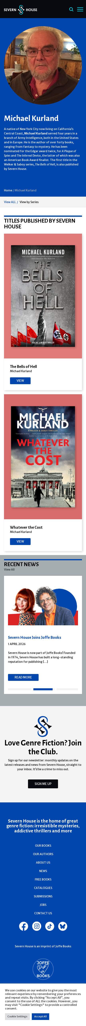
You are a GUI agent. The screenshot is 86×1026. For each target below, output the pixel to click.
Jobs (43, 905)
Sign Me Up (43, 784)
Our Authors (43, 854)
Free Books (43, 879)
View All (9, 569)
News (43, 871)
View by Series (29, 202)
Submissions (43, 896)
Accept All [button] (40, 1016)
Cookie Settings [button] (17, 1016)
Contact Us (43, 913)
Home (8, 190)
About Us (43, 862)
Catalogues (43, 888)
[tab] (19, 689)
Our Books (43, 845)
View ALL (10, 202)
